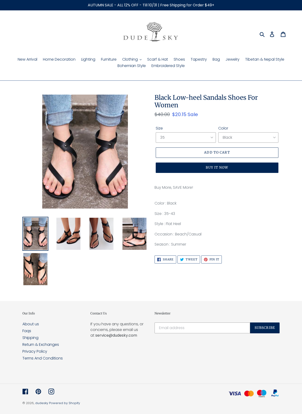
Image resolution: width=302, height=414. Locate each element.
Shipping (30, 337)
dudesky (41, 403)
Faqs (26, 331)
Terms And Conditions (42, 358)
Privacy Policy (34, 351)
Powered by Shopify (64, 403)
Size (159, 128)
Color (223, 128)
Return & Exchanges (40, 344)
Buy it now (217, 167)
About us (30, 324)
